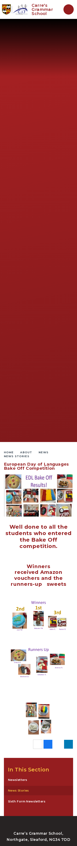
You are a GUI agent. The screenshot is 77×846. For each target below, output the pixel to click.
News (43, 452)
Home (9, 452)
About (26, 452)
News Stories (16, 456)
